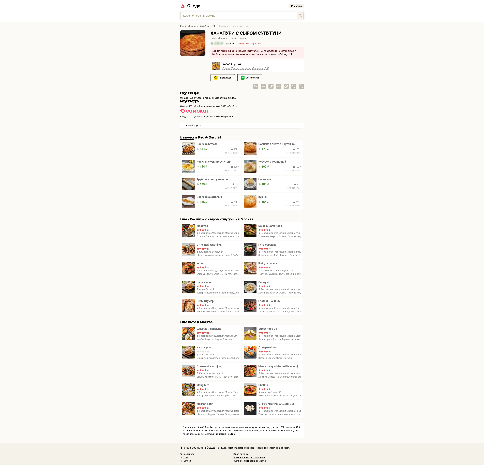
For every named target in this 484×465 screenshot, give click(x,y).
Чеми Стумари (206, 301)
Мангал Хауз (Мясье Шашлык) (278, 366)
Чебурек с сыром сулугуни (214, 161)
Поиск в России (238, 38)
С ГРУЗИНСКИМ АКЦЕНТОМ (276, 403)
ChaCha (263, 385)
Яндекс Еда (225, 77)
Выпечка (187, 137)
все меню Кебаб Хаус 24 (279, 54)
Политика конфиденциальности (249, 460)
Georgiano (264, 282)
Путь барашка (267, 244)
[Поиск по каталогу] (300, 15)
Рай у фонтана (267, 263)
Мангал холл (205, 403)
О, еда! (194, 6)
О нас (185, 457)
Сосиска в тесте (207, 144)
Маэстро (202, 225)
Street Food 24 (267, 328)
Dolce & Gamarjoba (270, 225)
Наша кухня (204, 282)
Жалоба (187, 460)
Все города (188, 454)
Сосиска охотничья (209, 196)
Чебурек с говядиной (272, 161)
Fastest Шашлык (269, 301)
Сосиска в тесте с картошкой (277, 144)
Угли (200, 263)
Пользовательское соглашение (249, 457)
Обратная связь (241, 454)
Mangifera (203, 385)
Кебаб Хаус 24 (231, 64)
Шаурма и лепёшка (209, 328)
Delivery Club (252, 77)
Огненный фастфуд (209, 244)
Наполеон (264, 179)
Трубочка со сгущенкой (212, 179)
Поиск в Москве (218, 38)
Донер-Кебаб (267, 347)
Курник (262, 196)
